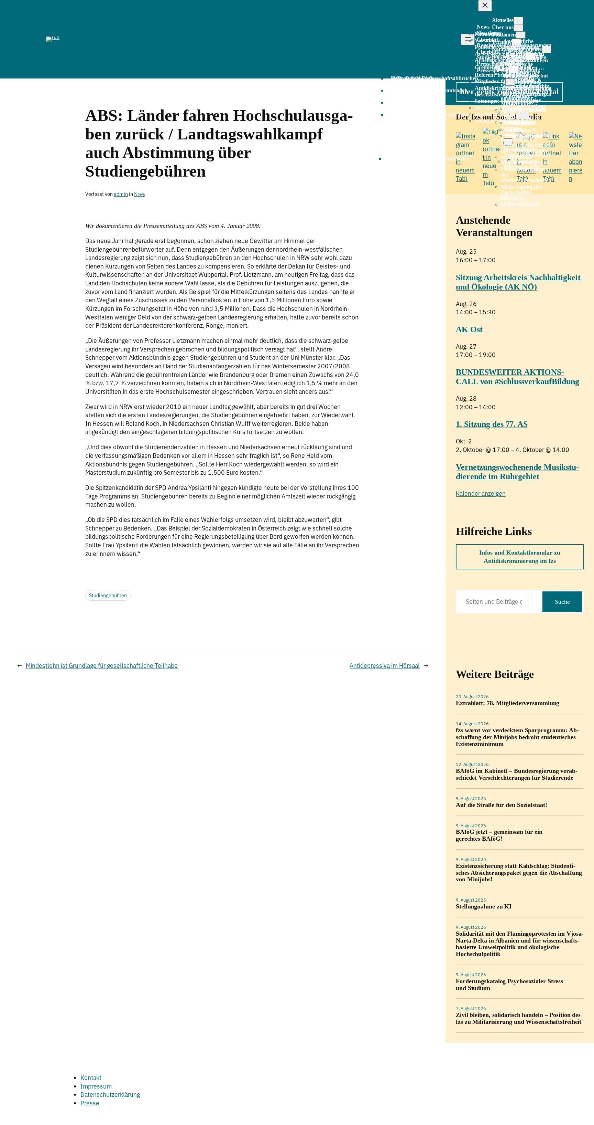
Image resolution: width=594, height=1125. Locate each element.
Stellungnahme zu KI (484, 906)
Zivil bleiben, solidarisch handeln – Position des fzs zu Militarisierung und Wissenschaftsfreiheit (518, 1018)
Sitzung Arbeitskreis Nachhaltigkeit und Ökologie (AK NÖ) (518, 282)
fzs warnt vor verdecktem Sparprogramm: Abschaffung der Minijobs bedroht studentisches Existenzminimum (517, 737)
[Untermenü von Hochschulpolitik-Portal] (524, 115)
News (139, 194)
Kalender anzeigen (481, 493)
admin (121, 194)
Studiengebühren (108, 595)
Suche (562, 601)
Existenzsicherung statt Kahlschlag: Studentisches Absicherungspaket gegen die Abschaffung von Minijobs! (519, 873)
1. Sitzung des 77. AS (492, 424)
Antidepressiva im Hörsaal (385, 666)
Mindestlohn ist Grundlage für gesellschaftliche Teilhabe (102, 666)
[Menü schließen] (485, 5)
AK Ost (469, 329)
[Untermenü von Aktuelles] (518, 20)
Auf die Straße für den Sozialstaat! (501, 805)
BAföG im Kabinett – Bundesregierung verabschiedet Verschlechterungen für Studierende (517, 774)
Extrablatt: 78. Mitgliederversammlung (507, 703)
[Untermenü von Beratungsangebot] (510, 82)
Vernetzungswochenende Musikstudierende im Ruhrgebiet (517, 472)
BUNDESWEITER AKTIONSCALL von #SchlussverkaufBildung (517, 377)
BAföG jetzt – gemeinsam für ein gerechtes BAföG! (499, 835)
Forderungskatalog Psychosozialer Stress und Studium (509, 984)
